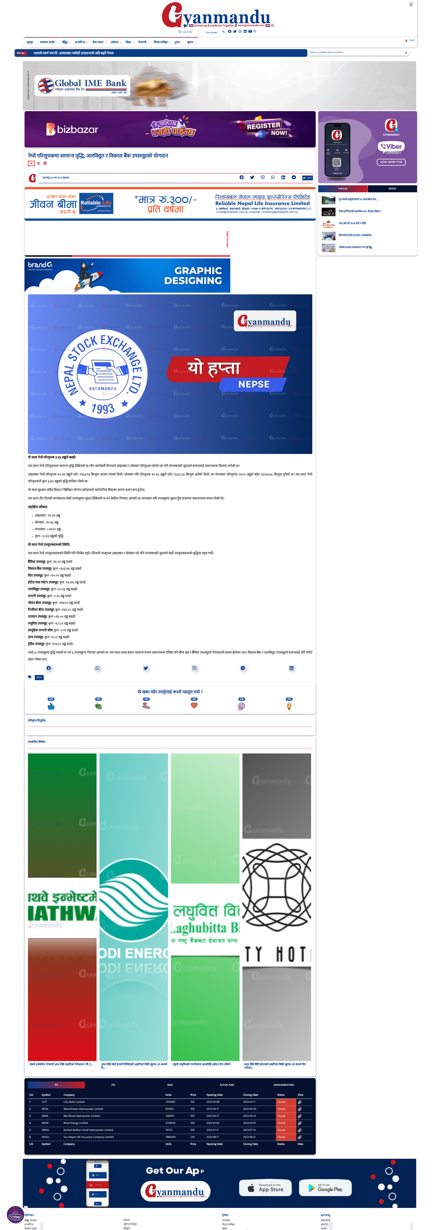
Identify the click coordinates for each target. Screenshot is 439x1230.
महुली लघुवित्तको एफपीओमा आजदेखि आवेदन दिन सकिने (201, 1064)
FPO (113, 1085)
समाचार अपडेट (47, 42)
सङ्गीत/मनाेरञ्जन (130, 1224)
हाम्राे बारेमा (325, 1220)
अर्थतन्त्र (114, 42)
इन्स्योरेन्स (80, 42)
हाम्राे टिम (324, 1224)
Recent (392, 189)
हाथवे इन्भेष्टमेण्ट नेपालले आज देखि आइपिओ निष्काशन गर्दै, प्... (61, 1064)
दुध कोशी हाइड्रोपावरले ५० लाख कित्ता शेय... (358, 199)
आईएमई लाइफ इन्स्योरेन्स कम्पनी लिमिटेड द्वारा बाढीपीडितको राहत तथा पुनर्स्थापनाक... (84, 53)
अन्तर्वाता (226, 1220)
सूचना (190, 42)
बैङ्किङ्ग (65, 42)
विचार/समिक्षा (161, 42)
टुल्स (177, 42)
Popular (343, 189)
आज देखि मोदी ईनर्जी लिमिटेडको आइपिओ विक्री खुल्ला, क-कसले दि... (134, 1066)
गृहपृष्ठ (30, 42)
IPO (56, 1085)
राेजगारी (142, 42)
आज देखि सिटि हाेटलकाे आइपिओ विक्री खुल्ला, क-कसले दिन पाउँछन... (275, 1066)
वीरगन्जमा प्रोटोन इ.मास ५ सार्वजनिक (355, 235)
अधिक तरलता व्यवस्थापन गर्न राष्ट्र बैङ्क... (356, 247)
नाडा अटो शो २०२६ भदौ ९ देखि (352, 223)
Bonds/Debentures (284, 1085)
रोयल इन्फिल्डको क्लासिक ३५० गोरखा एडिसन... (360, 211)
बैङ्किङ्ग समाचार (31, 1220)
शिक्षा (128, 42)
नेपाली (411, 40)
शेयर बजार (97, 42)
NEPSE (39, 677)
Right (170, 1085)
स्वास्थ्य (126, 1220)
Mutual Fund (227, 1085)
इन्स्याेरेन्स (29, 1224)
